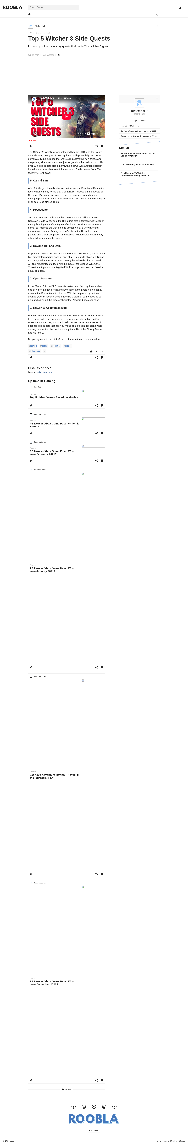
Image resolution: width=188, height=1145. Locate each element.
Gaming (39, 33)
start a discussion (44, 372)
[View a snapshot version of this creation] (58, 55)
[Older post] (102, 351)
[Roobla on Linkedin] (114, 1107)
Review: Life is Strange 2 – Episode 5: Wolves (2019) (140, 136)
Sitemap (182, 1141)
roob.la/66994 (48, 55)
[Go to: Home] (29, 14)
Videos (50, 33)
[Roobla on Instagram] (104, 1107)
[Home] (30, 33)
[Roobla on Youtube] (84, 1107)
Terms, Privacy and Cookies (166, 1141)
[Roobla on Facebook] (94, 1107)
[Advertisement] (94, 75)
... (44, 351)
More (68, 1089)
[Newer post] (96, 351)
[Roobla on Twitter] (73, 1107)
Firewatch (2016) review (130, 126)
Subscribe (32, 140)
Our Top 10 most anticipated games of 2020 (138, 131)
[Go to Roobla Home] (12, 7)
